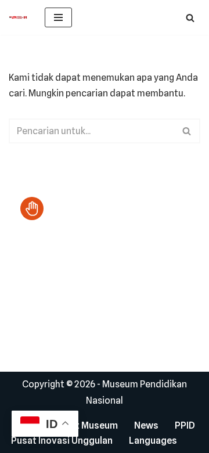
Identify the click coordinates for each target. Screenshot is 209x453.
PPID (185, 425)
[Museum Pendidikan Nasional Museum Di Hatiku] (18, 17)
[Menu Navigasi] (58, 17)
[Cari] (190, 17)
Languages (153, 440)
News (146, 425)
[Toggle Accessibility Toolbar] (32, 208)
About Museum (85, 425)
